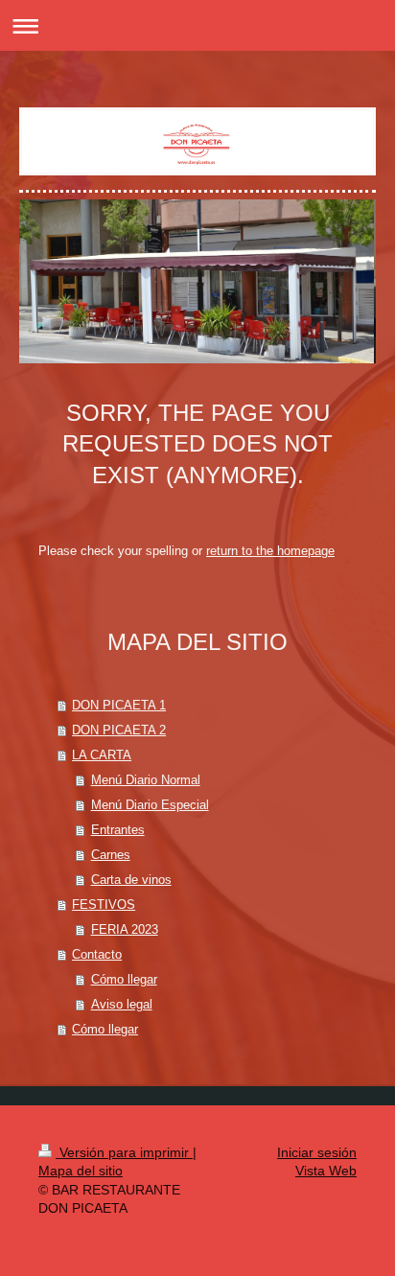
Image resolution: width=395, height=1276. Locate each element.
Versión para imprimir (124, 1152)
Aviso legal (121, 1004)
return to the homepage (270, 551)
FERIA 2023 (124, 929)
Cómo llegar (124, 979)
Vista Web (326, 1170)
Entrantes (118, 830)
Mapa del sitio (80, 1170)
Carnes (110, 854)
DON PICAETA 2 (119, 730)
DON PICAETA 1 (119, 705)
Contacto (97, 954)
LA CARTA (101, 755)
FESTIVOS (103, 904)
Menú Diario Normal (145, 780)
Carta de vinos (131, 879)
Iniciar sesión (317, 1152)
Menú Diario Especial (150, 805)
